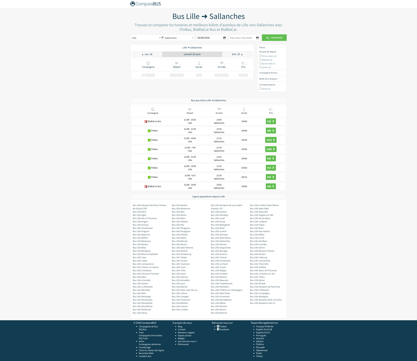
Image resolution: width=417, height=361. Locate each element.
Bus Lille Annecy (141, 224)
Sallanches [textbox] (171, 37)
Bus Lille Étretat (257, 283)
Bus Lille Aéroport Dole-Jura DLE (266, 299)
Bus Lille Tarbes (179, 257)
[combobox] (146, 37)
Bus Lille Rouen (179, 244)
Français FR (261, 326)
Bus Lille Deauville (259, 211)
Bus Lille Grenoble (142, 280)
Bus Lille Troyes (218, 267)
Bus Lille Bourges (219, 250)
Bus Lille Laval (218, 218)
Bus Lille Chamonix (181, 299)
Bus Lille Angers (140, 221)
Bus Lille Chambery (142, 270)
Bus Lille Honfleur (258, 241)
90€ (269, 177)
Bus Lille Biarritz (179, 286)
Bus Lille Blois (139, 247)
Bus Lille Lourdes (258, 244)
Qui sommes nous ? (187, 341)
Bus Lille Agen (139, 215)
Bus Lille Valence (180, 276)
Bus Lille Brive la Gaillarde (145, 254)
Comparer (276, 37)
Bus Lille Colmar (219, 257)
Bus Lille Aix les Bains (260, 218)
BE (268, 326)
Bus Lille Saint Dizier (220, 293)
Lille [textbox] (134, 37)
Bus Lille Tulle (178, 270)
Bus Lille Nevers (218, 309)
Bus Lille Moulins (219, 306)
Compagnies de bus (148, 326)
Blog (180, 326)
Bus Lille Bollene (180, 303)
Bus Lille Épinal (257, 280)
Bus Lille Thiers (257, 276)
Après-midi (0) (268, 63)
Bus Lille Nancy (140, 312)
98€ (269, 130)
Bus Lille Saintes (179, 250)
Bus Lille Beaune (219, 276)
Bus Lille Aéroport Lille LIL (262, 303)
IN (265, 329)
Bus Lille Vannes (219, 244)
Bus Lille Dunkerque (220, 260)
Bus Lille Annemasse (143, 228)
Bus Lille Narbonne (181, 208)
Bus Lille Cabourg (258, 257)
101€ (269, 139)
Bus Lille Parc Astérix (260, 231)
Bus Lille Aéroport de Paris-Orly (265, 286)
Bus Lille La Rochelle (143, 286)
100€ (269, 149)
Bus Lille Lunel (257, 237)
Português (261, 335)
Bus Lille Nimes (179, 215)
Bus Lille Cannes (180, 306)
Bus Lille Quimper (219, 234)
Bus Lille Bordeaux (142, 250)
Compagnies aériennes (150, 344)
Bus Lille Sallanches (220, 241)
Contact (182, 329)
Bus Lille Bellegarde (220, 224)
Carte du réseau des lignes (151, 350)
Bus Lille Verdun (258, 254)
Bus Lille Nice (178, 211)
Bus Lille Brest (218, 228)
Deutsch (260, 338)
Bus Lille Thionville (259, 263)
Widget (181, 338)
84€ (269, 158)
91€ (269, 167)
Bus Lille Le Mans (180, 309)
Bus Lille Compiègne (260, 293)
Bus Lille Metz (139, 293)
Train (141, 332)
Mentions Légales (186, 332)
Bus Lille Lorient (219, 231)
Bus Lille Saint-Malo (259, 208)
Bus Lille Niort (178, 218)
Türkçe (259, 356)
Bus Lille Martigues (259, 296)
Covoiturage (145, 347)
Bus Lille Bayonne (141, 234)
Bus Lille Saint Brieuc (221, 237)
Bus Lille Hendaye (219, 215)
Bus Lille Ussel (179, 273)
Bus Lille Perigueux (181, 228)
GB (270, 329)
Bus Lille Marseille (141, 289)
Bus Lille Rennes (180, 241)
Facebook (224, 329)
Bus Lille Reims (179, 237)
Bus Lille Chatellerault (221, 283)
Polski (259, 353)
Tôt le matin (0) (269, 56)
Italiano (260, 341)
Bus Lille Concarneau (260, 260)
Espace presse (184, 335)
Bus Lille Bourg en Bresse (262, 250)
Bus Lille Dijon (139, 276)
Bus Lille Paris (139, 211)
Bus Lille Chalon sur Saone (145, 267)
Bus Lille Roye (257, 228)
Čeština (260, 344)
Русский (260, 347)
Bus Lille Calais (140, 260)
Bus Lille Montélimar (143, 306)
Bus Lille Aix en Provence (145, 218)
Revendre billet (146, 353)
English (259, 329)
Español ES (261, 332)
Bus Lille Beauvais (219, 280)
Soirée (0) (266, 67)
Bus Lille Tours (179, 267)
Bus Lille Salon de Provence (263, 270)
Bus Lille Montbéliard (221, 299)
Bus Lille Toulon (179, 260)
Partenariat (183, 344)
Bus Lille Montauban (143, 299)
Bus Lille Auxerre (219, 254)
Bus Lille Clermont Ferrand (146, 273)
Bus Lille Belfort (140, 237)
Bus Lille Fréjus (257, 224)
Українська (261, 350)
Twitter (223, 326)
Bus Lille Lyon (178, 283)
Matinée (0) (267, 59)
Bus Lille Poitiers (180, 234)
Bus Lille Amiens (219, 211)
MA (271, 326)
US (267, 329)
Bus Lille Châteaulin (259, 289)
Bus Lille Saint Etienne (182, 247)
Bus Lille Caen (139, 257)
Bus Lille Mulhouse (142, 309)
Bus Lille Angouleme (221, 247)
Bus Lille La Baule (258, 221)
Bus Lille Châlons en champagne (226, 289)
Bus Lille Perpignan (181, 231)
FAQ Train (143, 338)
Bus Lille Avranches (220, 296)
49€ (269, 186)
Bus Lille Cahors (179, 293)
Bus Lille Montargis (142, 296)
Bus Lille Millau (257, 234)
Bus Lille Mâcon (218, 303)
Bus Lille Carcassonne (143, 263)
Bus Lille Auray (218, 221)
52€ (269, 121)
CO (268, 332)
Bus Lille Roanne (219, 312)
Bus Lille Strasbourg (181, 254)
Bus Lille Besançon (142, 241)
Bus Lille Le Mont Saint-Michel (264, 205)
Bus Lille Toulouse (181, 263)
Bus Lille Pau (178, 224)
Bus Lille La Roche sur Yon (262, 273)
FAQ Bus (143, 329)
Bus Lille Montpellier (143, 303)
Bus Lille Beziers (140, 244)
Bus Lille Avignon (141, 231)
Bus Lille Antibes (258, 267)
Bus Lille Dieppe (218, 270)
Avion (141, 341)
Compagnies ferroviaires (150, 335)
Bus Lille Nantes (179, 205)
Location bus (145, 356)
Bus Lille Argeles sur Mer (261, 215)
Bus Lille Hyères (140, 283)
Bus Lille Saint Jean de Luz (184, 289)
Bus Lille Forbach (219, 273)
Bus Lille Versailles (181, 280)
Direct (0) (266, 88)
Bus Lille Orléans (180, 221)
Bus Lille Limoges (180, 296)
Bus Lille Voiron (257, 247)
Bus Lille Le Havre (219, 263)
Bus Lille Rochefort (220, 286)
